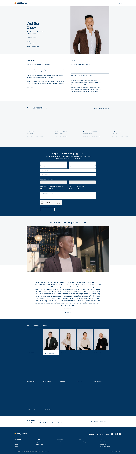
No (52, 188)
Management (87, 3)
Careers (38, 439)
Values (16, 444)
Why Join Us (39, 442)
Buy (68, 3)
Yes (43, 188)
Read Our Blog (82, 442)
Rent (78, 3)
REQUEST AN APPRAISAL (99, 421)
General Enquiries (104, 442)
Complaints (103, 444)
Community (60, 439)
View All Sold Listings (101, 108)
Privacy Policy (40, 451)
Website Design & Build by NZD (116, 451)
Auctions (96, 3)
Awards (16, 446)
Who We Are (18, 439)
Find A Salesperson (108, 3)
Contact (102, 439)
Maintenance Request (105, 446)
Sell (73, 3)
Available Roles (39, 444)
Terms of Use (46, 451)
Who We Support (61, 442)
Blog (80, 439)
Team (16, 442)
